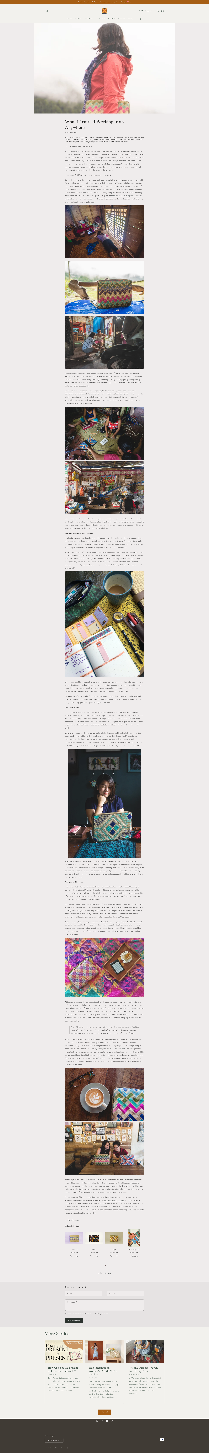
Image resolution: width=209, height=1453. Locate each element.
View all (104, 1412)
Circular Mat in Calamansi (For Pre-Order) (74, 1252)
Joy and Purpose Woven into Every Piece (143, 1369)
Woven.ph (53, 1448)
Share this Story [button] (73, 1220)
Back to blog (105, 1273)
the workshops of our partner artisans (126, 196)
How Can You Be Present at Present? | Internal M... (63, 1369)
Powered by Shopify (62, 1448)
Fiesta (114, 1249)
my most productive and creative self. (110, 1049)
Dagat (134, 1249)
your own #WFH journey (113, 1200)
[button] (47, 11)
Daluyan (94, 1249)
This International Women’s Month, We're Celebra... (103, 1371)
